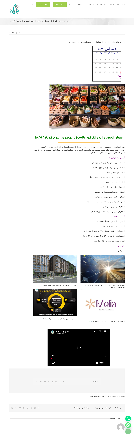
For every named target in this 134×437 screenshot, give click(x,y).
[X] (60, 381)
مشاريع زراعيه (102, 396)
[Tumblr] (49, 381)
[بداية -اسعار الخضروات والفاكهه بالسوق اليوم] (87, 84)
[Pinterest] (45, 381)
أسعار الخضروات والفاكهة (82, 147)
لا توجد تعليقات (93, 396)
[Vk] (41, 381)
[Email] (37, 381)
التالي (12, 33)
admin (118, 396)
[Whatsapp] (128, 425)
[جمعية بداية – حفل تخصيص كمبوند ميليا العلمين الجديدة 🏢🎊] (103, 304)
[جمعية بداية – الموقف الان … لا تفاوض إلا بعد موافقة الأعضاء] (55, 269)
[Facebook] (64, 381)
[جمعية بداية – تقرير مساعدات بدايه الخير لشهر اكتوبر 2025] (55, 302)
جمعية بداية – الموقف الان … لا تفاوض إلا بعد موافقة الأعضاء (60, 285)
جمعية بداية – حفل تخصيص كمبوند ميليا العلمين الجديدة (108, 321)
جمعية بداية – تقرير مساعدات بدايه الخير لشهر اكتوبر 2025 (60, 319)
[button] (33, 4)
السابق (18, 33)
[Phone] (128, 418)
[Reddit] (56, 381)
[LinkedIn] (52, 381)
